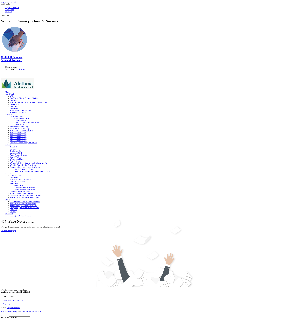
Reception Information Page (20, 129)
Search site (5, 317)
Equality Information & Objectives (22, 193)
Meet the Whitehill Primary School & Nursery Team (28, 102)
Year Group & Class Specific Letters (23, 204)
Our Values (14, 100)
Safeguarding (14, 183)
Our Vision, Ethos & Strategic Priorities (24, 98)
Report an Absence (12, 8)
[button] (10, 15)
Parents (8, 145)
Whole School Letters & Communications (25, 202)
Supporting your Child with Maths (26, 122)
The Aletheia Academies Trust (20, 110)
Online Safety (19, 185)
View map (7, 304)
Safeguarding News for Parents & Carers (24, 208)
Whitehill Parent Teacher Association (23, 165)
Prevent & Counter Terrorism (24, 187)
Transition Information (18, 112)
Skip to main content (8, 2)
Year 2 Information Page (18, 133)
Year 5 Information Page (18, 139)
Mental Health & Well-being (24, 189)
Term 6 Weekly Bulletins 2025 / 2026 (23, 206)
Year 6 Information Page (18, 141)
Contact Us (9, 214)
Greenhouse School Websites (30, 312)
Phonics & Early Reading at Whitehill (23, 143)
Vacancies (13, 210)
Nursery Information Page (19, 127)
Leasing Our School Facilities (20, 216)
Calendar (8, 12)
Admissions (14, 108)
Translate (22, 69)
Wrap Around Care (16, 159)
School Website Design (9, 312)
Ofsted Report (15, 177)
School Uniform (15, 157)
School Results (15, 175)
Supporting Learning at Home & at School (25, 167)
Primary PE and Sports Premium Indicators (25, 196)
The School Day (16, 151)
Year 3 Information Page (18, 135)
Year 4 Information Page (18, 137)
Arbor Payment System (18, 155)
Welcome (13, 96)
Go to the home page (8, 231)
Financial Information (17, 181)
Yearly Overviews (20, 120)
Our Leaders (14, 104)
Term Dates (9, 10)
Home (7, 92)
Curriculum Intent (16, 116)
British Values (19, 124)
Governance (14, 106)
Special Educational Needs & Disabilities (24, 198)
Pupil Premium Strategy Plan (20, 191)
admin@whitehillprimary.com (13, 300)
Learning (8, 114)
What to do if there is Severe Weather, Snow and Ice (28, 163)
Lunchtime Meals (16, 153)
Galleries (13, 212)
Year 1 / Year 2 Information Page (21, 131)
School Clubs (15, 161)
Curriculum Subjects (21, 118)
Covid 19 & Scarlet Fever (23, 169)
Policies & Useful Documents (20, 179)
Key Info (8, 173)
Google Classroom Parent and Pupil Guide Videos (32, 171)
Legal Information (13, 308)
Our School (9, 94)
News (7, 200)
